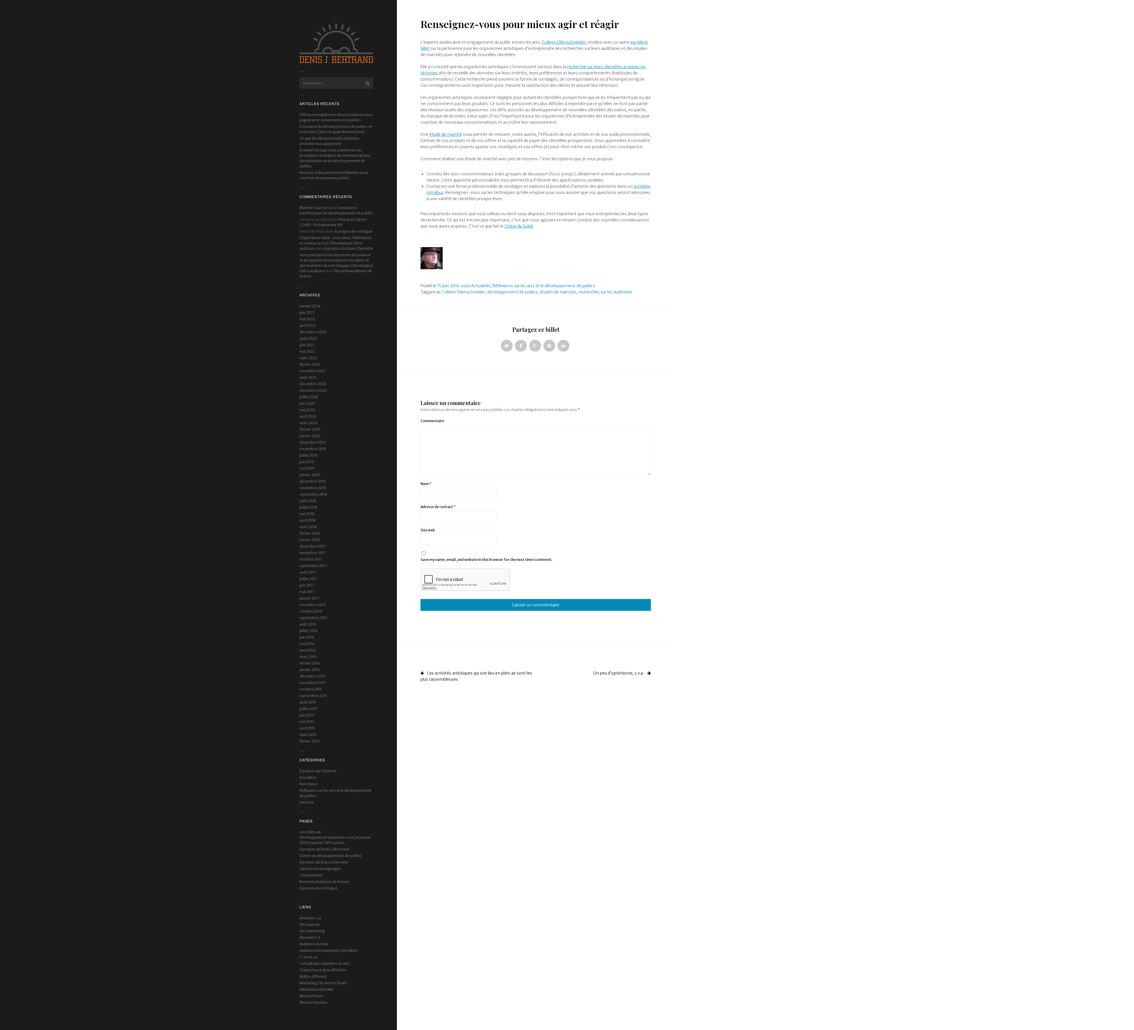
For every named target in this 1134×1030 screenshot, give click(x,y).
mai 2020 (307, 410)
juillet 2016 (308, 631)
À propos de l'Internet (318, 771)
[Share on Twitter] (507, 346)
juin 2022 (307, 345)
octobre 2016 (310, 611)
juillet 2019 (308, 455)
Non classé (308, 784)
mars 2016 (308, 656)
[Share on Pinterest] (549, 346)
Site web (428, 530)
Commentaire (432, 421)
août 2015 (307, 702)
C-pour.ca (308, 957)
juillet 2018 (308, 507)
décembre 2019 (312, 442)
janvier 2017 (309, 598)
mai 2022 (307, 351)
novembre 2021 (312, 371)
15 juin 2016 (448, 285)
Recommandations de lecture (324, 881)
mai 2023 (307, 319)
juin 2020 (307, 403)
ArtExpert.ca (310, 918)
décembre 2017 (312, 546)
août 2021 (307, 377)
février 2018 (309, 533)
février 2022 (309, 364)
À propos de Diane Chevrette (349, 248)
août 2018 (307, 501)
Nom (426, 483)
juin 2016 (306, 637)
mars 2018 (308, 527)
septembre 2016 (313, 618)
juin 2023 (307, 312)
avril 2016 (307, 650)
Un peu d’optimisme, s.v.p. (619, 673)
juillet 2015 (308, 708)
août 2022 (308, 338)
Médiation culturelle (316, 989)
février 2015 (309, 741)
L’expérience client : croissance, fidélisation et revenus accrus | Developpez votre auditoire (335, 243)
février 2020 (309, 429)
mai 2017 (306, 592)
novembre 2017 (312, 553)
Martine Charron (313, 207)
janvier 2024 (309, 306)
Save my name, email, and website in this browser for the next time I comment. (487, 559)
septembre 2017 (313, 566)
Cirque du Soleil (518, 226)
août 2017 (307, 572)
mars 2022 (308, 358)
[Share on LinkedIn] (563, 346)
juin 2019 (306, 462)
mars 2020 (308, 423)
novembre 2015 (312, 682)
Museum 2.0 (309, 937)
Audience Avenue (313, 944)
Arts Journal (309, 924)
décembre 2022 (312, 332)
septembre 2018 (313, 494)
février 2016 (309, 663)
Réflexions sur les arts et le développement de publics (544, 285)
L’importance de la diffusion (322, 970)
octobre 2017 (310, 559)
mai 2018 (307, 514)
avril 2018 (307, 520)
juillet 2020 (308, 397)
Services (306, 802)
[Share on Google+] (535, 346)
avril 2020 (307, 416)
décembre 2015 (312, 676)
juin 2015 (306, 715)
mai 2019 (307, 468)
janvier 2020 (309, 436)
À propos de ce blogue (353, 231)
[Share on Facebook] (521, 346)
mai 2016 (307, 643)
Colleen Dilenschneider (564, 42)
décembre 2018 (312, 481)
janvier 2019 (309, 475)
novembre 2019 (312, 449)
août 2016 (307, 624)
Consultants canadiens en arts (324, 963)
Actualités (307, 777)
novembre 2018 (312, 488)
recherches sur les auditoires (606, 292)
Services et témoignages (320, 868)
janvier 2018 (309, 540)
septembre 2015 (313, 695)
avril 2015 (307, 728)
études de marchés (558, 292)
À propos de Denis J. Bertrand (324, 849)
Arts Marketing (312, 931)
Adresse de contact (438, 507)
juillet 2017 (308, 579)
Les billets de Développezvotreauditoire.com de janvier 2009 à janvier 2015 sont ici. (335, 837)
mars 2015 (308, 734)
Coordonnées (311, 875)
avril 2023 (307, 325)
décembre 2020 (312, 384)
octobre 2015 (310, 689)
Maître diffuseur (313, 976)
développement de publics (512, 292)
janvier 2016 (309, 669)
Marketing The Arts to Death (323, 983)
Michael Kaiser (311, 996)
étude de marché (445, 134)
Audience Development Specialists (328, 950)
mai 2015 (306, 721)
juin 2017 (306, 585)
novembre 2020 (313, 390)
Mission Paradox (313, 1002)
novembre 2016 (312, 605)
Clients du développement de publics (330, 855)
